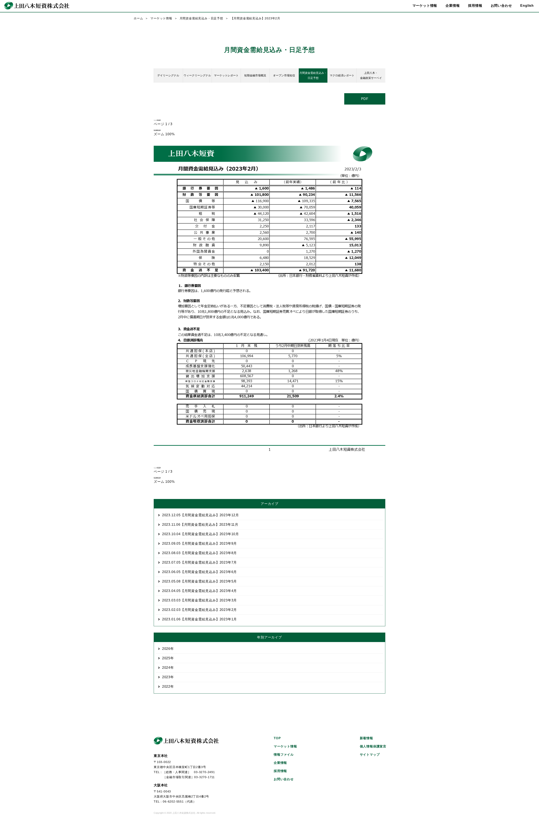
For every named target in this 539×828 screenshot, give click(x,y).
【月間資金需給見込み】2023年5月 (199, 581)
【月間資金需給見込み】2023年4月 (199, 591)
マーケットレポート (226, 75)
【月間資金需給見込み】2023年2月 (199, 610)
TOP (277, 738)
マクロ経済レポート (342, 75)
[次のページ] (158, 120)
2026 (166, 648)
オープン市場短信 (284, 75)
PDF (364, 99)
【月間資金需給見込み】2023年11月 (200, 524)
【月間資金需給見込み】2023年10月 (200, 534)
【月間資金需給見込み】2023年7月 (199, 562)
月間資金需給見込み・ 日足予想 (313, 75)
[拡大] (158, 130)
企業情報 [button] (453, 5)
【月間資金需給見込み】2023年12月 (200, 515)
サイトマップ (370, 754)
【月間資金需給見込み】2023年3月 (199, 600)
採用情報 (475, 5)
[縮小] (155, 130)
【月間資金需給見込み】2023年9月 (199, 543)
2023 (166, 677)
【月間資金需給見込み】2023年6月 (199, 572)
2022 (166, 686)
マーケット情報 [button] (424, 5)
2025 (166, 658)
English (527, 5)
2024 (166, 667)
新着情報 (366, 738)
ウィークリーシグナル (197, 75)
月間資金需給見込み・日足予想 (201, 18)
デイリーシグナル (168, 75)
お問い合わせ (501, 5)
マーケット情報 (161, 18)
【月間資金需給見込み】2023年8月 (199, 553)
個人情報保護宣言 (373, 746)
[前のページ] (155, 120)
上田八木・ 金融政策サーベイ (371, 75)
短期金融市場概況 (255, 75)
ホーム (138, 18)
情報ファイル (284, 754)
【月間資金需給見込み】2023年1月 (199, 619)
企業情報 (280, 762)
